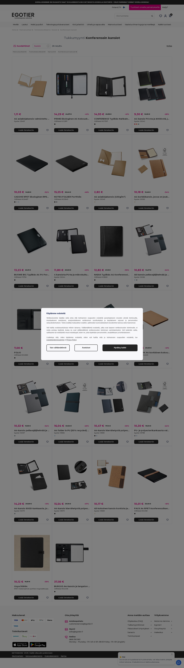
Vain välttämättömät (58, 348)
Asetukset (86, 348)
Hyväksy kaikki (120, 348)
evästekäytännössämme (55, 340)
